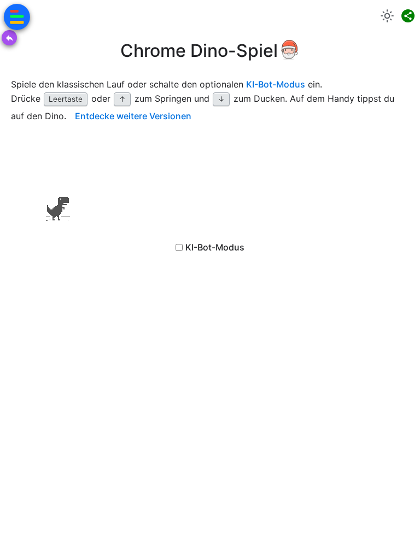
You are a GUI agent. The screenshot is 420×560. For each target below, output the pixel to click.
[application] (58, 186)
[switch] (387, 15)
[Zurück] (9, 37)
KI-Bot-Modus (275, 84)
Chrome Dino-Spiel (199, 50)
